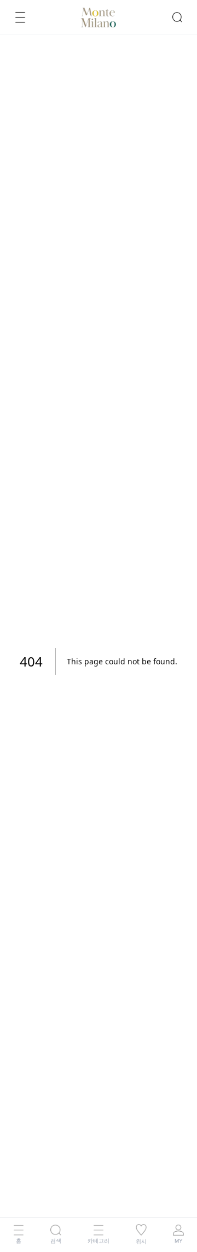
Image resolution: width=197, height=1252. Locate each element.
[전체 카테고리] (20, 17)
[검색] (177, 17)
